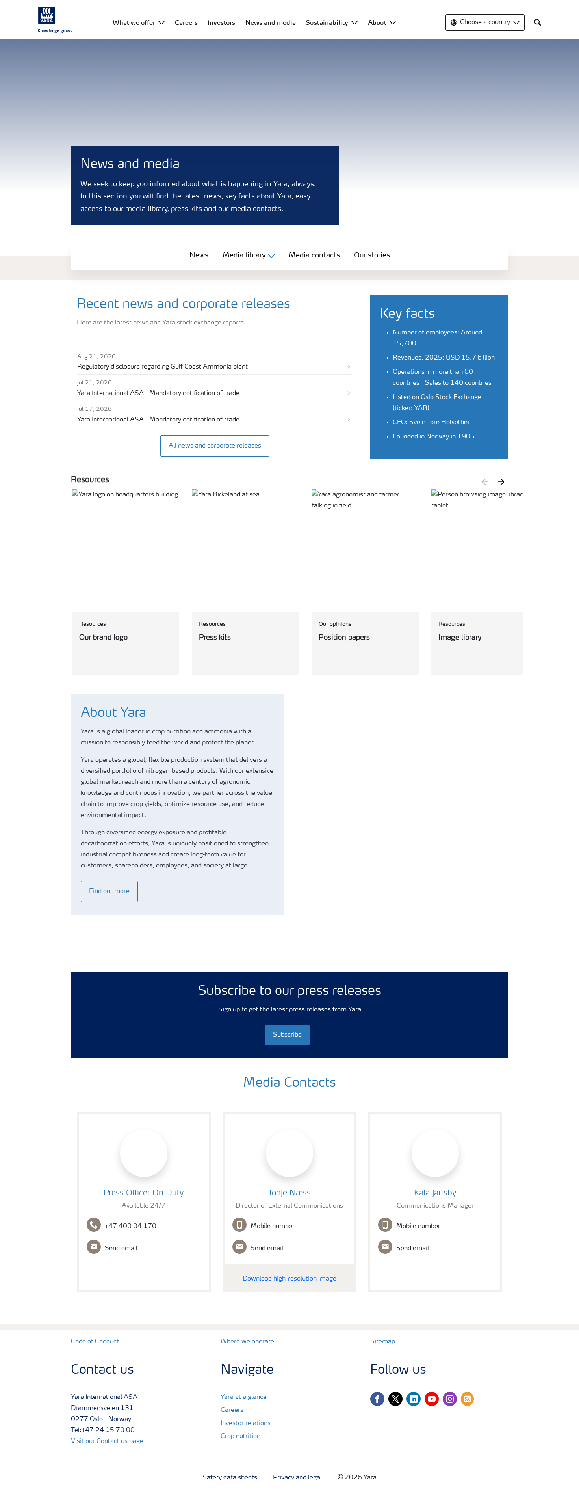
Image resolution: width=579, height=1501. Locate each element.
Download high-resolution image (289, 1279)
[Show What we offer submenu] (161, 22)
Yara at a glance (244, 1397)
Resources (92, 624)
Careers (232, 1410)
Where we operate (247, 1342)
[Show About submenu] (393, 22)
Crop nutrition (240, 1436)
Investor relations (246, 1423)
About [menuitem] (377, 22)
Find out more (109, 891)
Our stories (372, 255)
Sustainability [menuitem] (327, 22)
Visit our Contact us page (107, 1441)
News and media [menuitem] (270, 22)
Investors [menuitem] (221, 22)
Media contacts (314, 255)
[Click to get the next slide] (501, 482)
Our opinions (335, 624)
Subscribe (287, 1035)
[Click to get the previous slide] (485, 482)
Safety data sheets (229, 1478)
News (198, 255)
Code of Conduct (95, 1342)
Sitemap (382, 1342)
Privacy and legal (297, 1478)
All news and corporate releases (215, 446)
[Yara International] (55, 19)
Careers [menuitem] (186, 22)
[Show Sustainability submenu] (354, 22)
